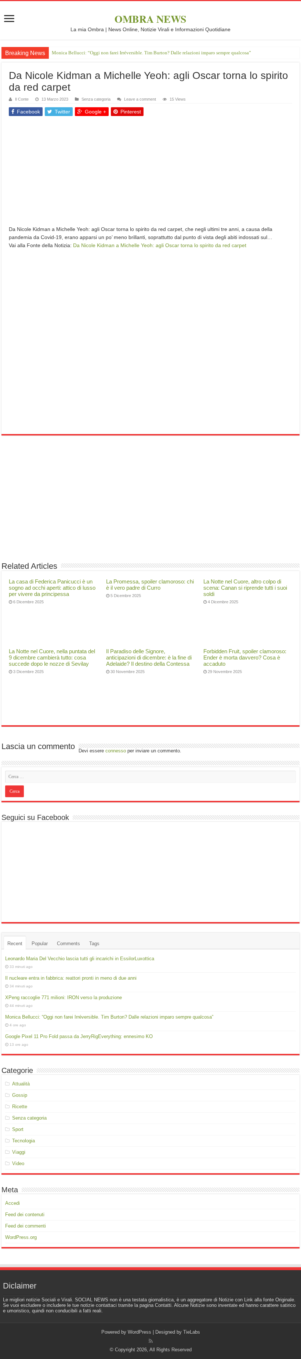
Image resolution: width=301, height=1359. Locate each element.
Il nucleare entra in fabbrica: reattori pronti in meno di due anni (71, 978)
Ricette (19, 1106)
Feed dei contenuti (24, 1214)
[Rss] (150, 1341)
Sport (17, 1129)
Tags (94, 943)
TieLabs (191, 1332)
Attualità (21, 1084)
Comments (68, 943)
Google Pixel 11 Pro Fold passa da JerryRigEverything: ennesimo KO (79, 1036)
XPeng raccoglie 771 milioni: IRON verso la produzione (63, 997)
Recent (14, 943)
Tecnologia (23, 1140)
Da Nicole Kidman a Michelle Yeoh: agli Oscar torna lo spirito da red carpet (159, 245)
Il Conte (22, 99)
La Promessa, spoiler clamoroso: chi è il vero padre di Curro (150, 584)
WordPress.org (21, 1237)
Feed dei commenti (25, 1226)
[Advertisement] (150, 173)
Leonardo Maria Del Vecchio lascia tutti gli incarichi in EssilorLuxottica (79, 958)
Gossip (19, 1095)
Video (18, 1163)
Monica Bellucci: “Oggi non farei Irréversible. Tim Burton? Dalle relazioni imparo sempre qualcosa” (151, 52)
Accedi (12, 1203)
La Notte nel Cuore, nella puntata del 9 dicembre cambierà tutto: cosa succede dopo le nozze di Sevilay (52, 657)
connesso (115, 750)
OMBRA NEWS (150, 18)
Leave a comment (140, 99)
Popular (40, 943)
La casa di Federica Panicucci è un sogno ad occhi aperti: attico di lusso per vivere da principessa (52, 587)
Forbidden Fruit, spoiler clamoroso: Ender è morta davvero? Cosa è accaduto (244, 657)
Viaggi (18, 1152)
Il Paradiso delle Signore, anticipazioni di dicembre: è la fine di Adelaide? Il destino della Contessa (149, 657)
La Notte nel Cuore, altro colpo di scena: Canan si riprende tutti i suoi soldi (245, 587)
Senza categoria (95, 99)
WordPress (139, 1332)
